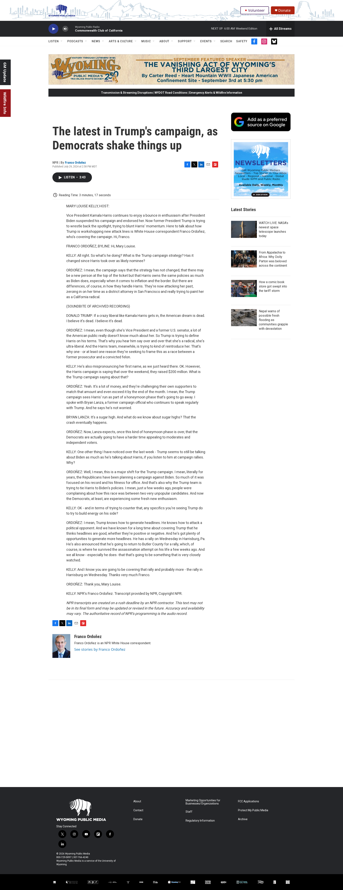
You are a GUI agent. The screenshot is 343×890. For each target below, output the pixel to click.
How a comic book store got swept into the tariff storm (273, 286)
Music (146, 41)
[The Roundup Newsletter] (260, 169)
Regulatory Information (200, 820)
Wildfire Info (5, 103)
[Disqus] (171, 733)
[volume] (65, 28)
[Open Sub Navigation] (61, 41)
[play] (53, 29)
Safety (241, 41)
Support (185, 41)
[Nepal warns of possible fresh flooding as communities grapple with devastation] (244, 317)
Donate (284, 10)
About (164, 41)
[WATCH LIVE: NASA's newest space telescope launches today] (244, 229)
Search (226, 41)
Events (206, 41)
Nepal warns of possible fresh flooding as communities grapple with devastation (273, 320)
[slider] (71, 29)
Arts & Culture (121, 41)
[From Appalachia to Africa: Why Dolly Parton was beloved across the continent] (244, 258)
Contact (138, 810)
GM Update (5, 72)
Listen (53, 41)
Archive (243, 819)
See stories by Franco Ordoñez (99, 649)
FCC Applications (248, 801)
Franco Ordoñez (75, 162)
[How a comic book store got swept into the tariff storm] (244, 288)
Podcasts (75, 41)
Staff (189, 811)
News (96, 41)
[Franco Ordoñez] (61, 646)
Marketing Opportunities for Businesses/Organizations (203, 802)
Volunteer (256, 10)
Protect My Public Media (253, 810)
